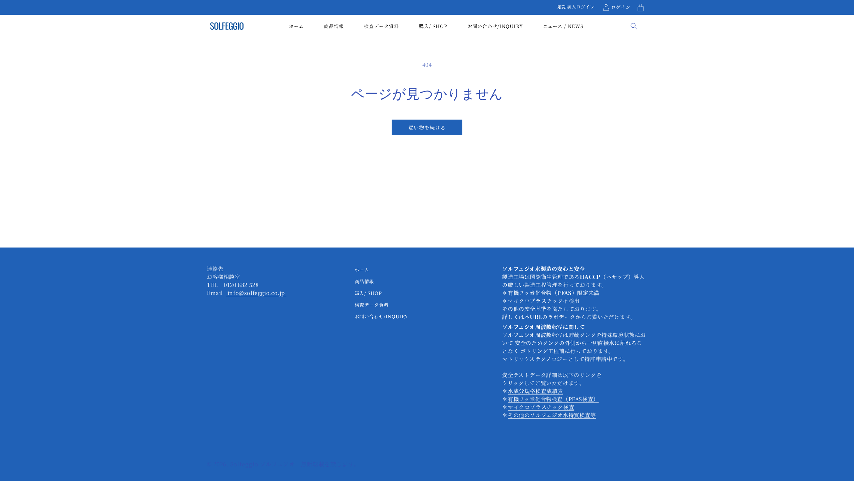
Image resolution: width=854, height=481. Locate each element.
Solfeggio (245, 464)
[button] (640, 7)
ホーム (362, 269)
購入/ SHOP (368, 293)
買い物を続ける (427, 127)
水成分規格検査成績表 (535, 391)
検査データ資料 (372, 304)
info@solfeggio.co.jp (256, 293)
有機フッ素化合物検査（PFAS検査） (553, 399)
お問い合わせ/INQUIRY (381, 316)
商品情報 (364, 281)
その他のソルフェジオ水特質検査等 (552, 415)
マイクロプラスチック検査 (541, 407)
